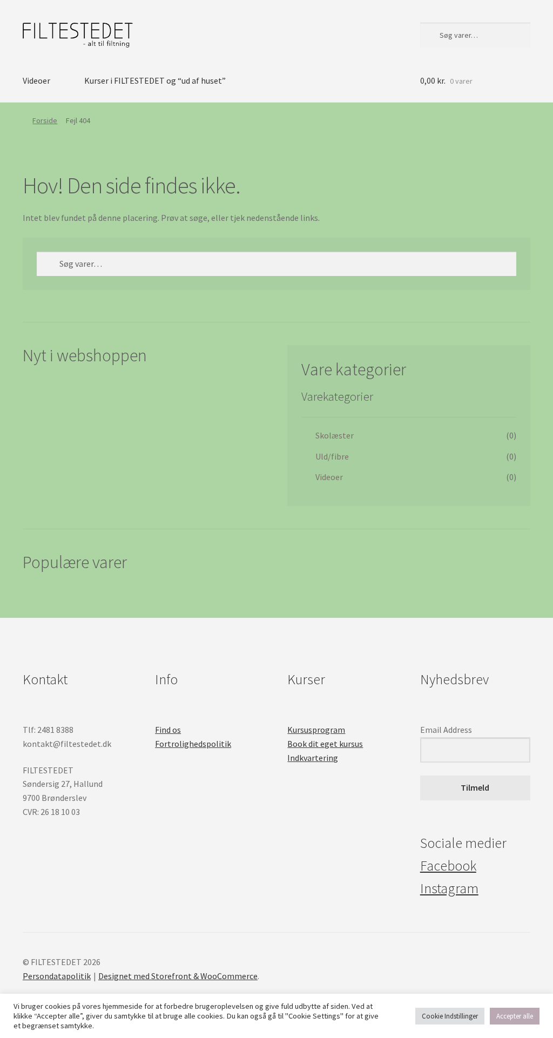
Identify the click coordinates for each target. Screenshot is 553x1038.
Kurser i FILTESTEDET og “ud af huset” (155, 80)
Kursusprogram (316, 729)
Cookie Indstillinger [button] (450, 1016)
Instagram (449, 888)
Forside (44, 120)
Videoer (36, 80)
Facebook (448, 865)
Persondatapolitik (57, 975)
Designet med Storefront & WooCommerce (178, 975)
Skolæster (334, 435)
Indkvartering (312, 757)
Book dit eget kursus (325, 743)
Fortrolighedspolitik (193, 743)
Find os (168, 729)
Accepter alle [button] (514, 1016)
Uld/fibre (332, 456)
